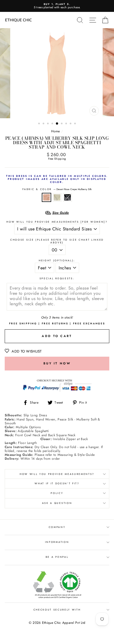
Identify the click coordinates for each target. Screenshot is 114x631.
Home (55, 131)
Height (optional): (57, 260)
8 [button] (71, 124)
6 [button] (62, 124)
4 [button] (52, 124)
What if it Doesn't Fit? (57, 483)
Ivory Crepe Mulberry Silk (57, 197)
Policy (57, 493)
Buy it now (57, 363)
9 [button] (75, 124)
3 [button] (48, 124)
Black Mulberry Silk (67, 197)
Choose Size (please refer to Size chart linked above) (57, 241)
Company (57, 527)
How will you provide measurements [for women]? (56, 222)
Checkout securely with (57, 609)
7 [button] (66, 124)
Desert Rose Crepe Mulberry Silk (46, 197)
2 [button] (44, 124)
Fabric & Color (56, 189)
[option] (57, 6)
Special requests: (57, 278)
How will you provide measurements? (57, 474)
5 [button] (57, 123)
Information (57, 542)
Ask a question (57, 503)
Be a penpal (57, 557)
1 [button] (39, 124)
